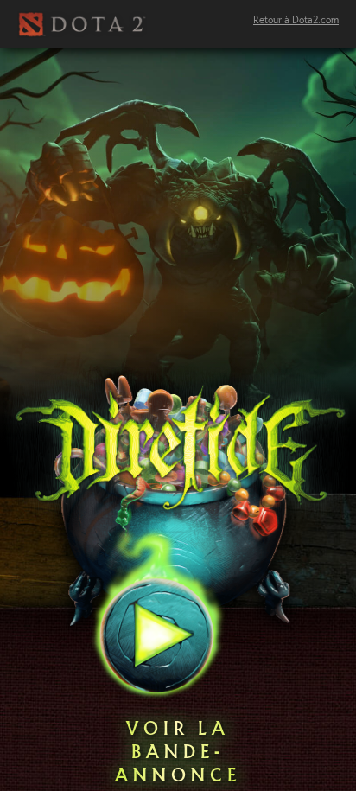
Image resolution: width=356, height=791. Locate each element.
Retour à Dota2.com (296, 21)
